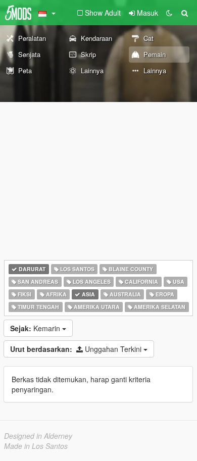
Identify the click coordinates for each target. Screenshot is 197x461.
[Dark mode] (169, 12)
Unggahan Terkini (76, 349)
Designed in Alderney (38, 436)
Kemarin (36, 328)
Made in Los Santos (36, 446)
